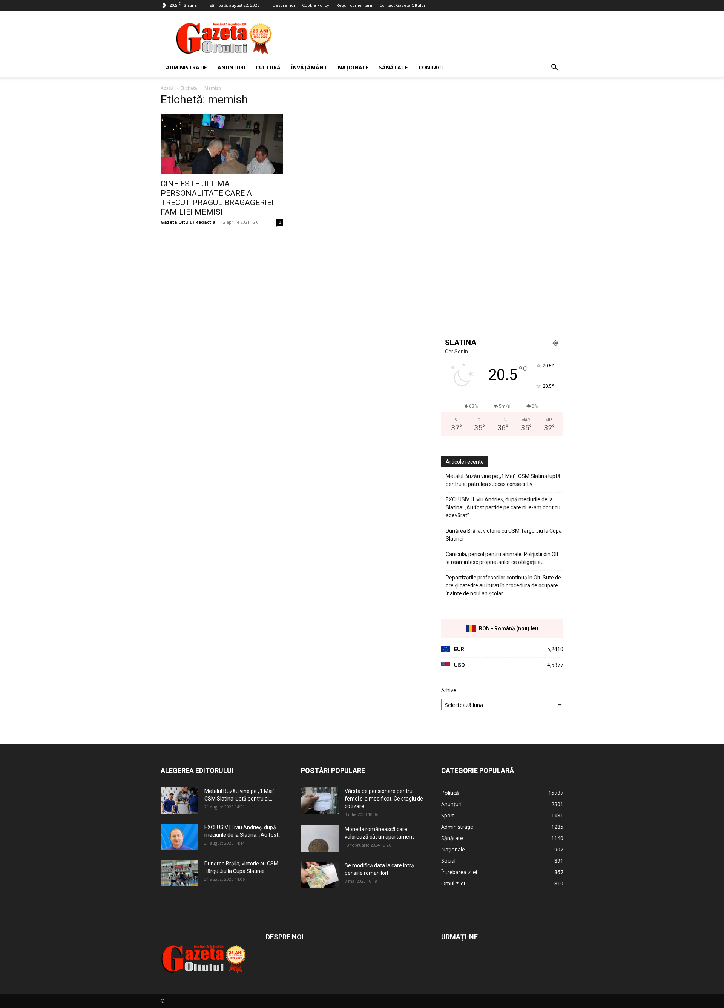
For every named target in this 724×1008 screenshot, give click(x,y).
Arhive (448, 690)
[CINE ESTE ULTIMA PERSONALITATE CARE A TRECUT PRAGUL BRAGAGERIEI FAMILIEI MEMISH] (222, 144)
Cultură (268, 67)
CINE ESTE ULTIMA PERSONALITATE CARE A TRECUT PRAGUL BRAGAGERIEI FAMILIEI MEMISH (217, 198)
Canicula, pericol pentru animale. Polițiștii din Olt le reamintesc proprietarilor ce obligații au (502, 558)
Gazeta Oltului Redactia (188, 222)
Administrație (186, 67)
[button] (554, 68)
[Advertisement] (426, 38)
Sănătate (393, 67)
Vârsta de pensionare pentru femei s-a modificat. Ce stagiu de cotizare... (384, 798)
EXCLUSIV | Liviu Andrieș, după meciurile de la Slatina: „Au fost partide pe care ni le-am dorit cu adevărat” (503, 507)
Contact (432, 67)
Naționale (353, 67)
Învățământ (309, 67)
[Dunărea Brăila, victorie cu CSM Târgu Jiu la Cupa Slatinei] (179, 873)
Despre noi (284, 5)
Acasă (167, 88)
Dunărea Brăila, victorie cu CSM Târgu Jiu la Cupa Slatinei (504, 535)
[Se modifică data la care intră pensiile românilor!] (320, 875)
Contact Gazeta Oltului (402, 5)
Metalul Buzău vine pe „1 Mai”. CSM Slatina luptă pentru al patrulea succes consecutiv (503, 480)
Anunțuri (231, 67)
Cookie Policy (315, 5)
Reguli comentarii (354, 5)
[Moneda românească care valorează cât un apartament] (320, 838)
